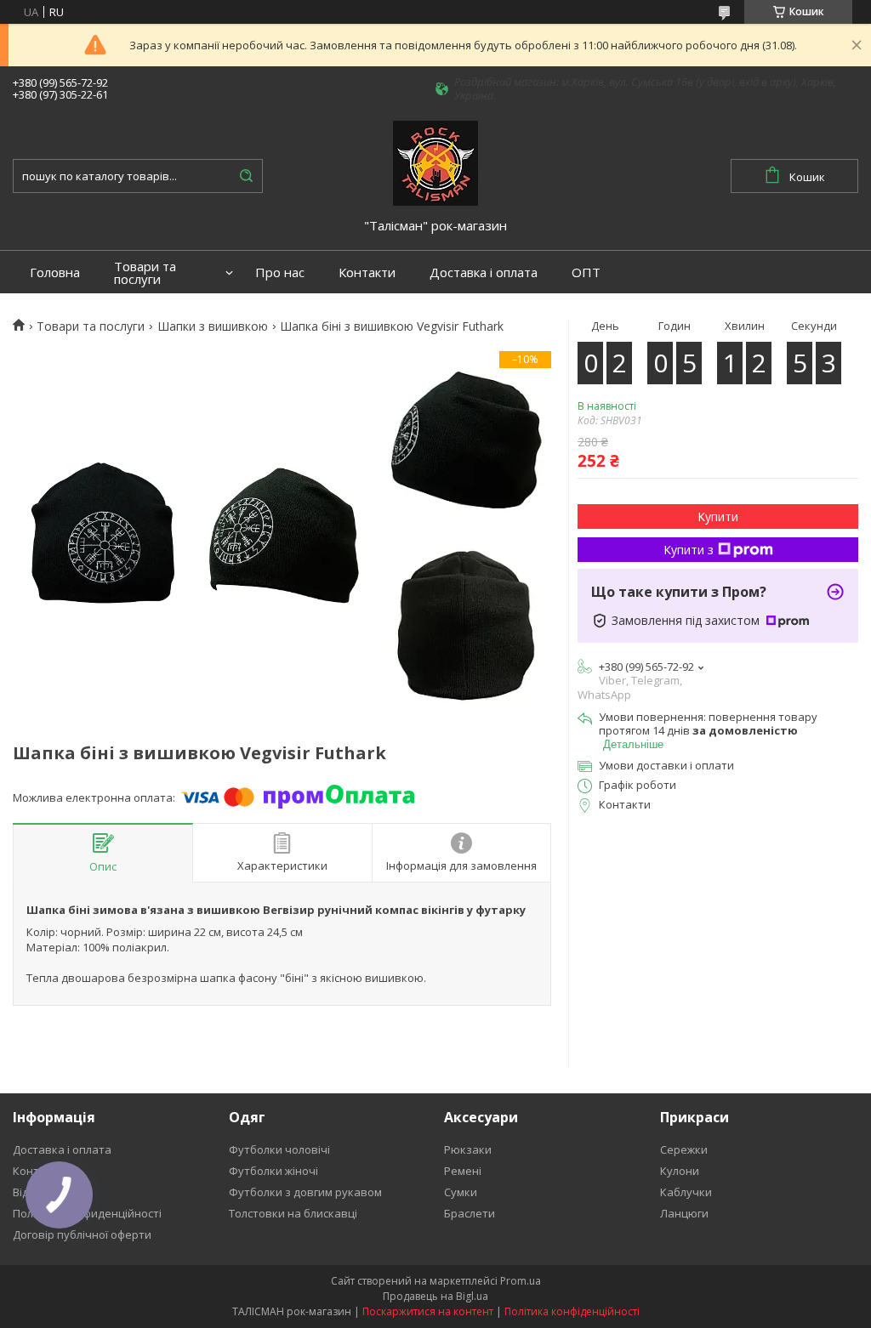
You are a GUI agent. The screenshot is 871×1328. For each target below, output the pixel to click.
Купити (717, 516)
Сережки (684, 1149)
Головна (55, 272)
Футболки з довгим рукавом (305, 1192)
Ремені (462, 1170)
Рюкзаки (468, 1149)
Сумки (460, 1192)
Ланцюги (684, 1213)
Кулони (679, 1170)
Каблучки (686, 1192)
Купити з (688, 550)
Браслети (469, 1213)
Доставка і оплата (484, 272)
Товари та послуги (145, 273)
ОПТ (586, 272)
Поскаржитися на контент (427, 1311)
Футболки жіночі (273, 1170)
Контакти (367, 272)
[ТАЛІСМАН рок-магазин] (435, 162)
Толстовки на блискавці (293, 1213)
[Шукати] (246, 176)
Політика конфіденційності (572, 1311)
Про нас (280, 272)
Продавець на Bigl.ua (435, 1296)
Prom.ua (520, 1281)
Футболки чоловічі (279, 1149)
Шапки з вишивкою (212, 326)
